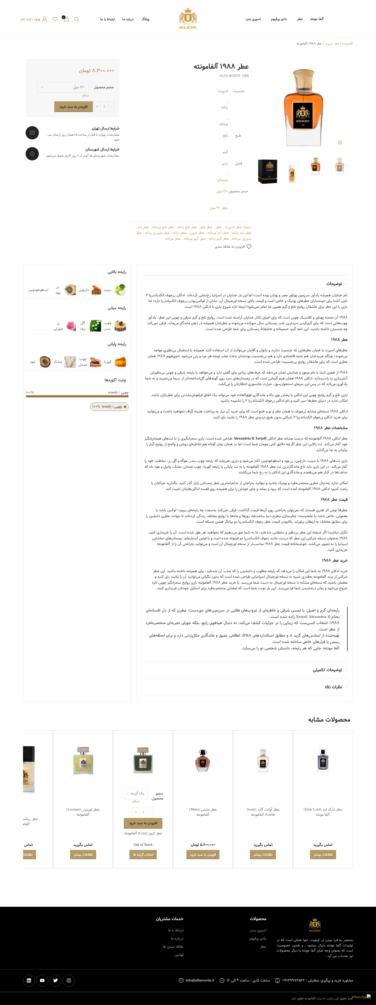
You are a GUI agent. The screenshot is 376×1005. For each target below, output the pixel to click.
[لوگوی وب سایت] (188, 19)
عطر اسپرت (332, 43)
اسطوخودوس (38, 290)
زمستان (222, 180)
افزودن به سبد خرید (73, 107)
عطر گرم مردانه (195, 239)
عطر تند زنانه (241, 233)
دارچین (84, 290)
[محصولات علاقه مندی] (55, 19)
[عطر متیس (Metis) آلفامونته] (203, 760)
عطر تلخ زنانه (187, 227)
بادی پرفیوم (258, 938)
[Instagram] (69, 981)
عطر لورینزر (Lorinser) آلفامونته (83, 812)
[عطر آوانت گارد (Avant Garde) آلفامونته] (263, 760)
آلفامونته (347, 43)
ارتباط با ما (175, 930)
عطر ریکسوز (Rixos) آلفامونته (23, 821)
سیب (108, 290)
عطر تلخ (206, 227)
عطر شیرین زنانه (157, 233)
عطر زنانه (179, 233)
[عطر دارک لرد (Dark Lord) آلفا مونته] (322, 760)
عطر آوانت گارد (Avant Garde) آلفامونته (263, 812)
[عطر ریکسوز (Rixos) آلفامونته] (23, 770)
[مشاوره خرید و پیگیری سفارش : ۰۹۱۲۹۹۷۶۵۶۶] (277, 980)
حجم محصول (104, 87)
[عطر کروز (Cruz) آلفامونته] (143, 760)
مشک (57, 362)
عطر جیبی (197, 233)
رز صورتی (58, 326)
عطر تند (143, 227)
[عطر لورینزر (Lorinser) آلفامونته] (83, 760)
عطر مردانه (173, 239)
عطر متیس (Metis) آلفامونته (203, 812)
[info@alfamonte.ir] (181, 980)
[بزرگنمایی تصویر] (340, 142)
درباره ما (177, 938)
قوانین (178, 955)
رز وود (57, 290)
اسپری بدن (258, 930)
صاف (85, 95)
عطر (219, 227)
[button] (202, 854)
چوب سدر (108, 326)
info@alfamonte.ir (200, 980)
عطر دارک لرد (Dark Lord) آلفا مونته (323, 812)
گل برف (83, 326)
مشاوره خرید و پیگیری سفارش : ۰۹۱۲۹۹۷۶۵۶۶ (317, 980)
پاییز (225, 163)
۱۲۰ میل (222, 191)
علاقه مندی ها (172, 947)
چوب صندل (83, 362)
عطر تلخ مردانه (163, 227)
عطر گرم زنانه (219, 239)
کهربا (108, 362)
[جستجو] (77, 19)
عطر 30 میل (219, 208)
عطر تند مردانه (218, 233)
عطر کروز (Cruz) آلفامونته (143, 833)
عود (32, 362)
